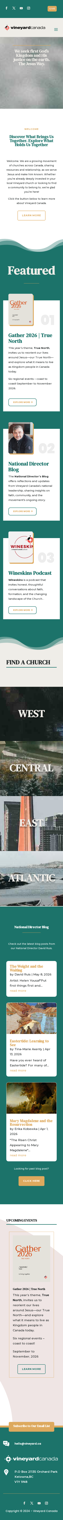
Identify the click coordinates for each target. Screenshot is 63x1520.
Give (52, 8)
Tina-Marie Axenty (28, 1049)
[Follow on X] (14, 8)
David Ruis (23, 974)
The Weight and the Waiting (26, 968)
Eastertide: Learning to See (29, 1042)
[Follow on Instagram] (47, 1503)
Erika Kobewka (26, 1129)
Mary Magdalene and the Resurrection (31, 1122)
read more (18, 990)
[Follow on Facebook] (6, 8)
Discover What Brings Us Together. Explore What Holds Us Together (31, 141)
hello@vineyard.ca (28, 1443)
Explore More (21, 402)
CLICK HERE (31, 1180)
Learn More (31, 215)
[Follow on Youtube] (39, 1503)
